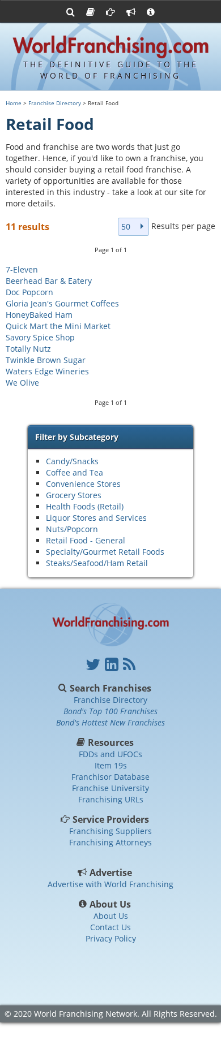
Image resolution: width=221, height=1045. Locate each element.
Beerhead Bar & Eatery (49, 280)
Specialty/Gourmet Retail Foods (105, 551)
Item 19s (111, 765)
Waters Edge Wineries (47, 371)
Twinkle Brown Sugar (46, 360)
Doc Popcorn (29, 292)
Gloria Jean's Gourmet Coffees (62, 303)
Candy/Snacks (72, 461)
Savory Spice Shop (40, 337)
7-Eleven (22, 269)
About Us (110, 904)
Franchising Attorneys (110, 842)
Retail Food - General (85, 540)
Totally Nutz (28, 348)
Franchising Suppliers (110, 831)
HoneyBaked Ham (39, 314)
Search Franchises (110, 688)
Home (14, 103)
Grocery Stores (73, 495)
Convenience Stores (83, 483)
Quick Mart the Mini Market (58, 326)
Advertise (111, 872)
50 (125, 226)
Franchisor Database (110, 776)
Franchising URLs (110, 799)
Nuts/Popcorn (72, 529)
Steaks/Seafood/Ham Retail (97, 563)
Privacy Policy (111, 938)
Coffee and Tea (74, 472)
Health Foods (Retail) (85, 506)
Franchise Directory (54, 103)
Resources (111, 742)
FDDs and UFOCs (110, 754)
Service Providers (111, 819)
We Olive (22, 382)
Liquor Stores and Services (96, 517)
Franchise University (110, 788)
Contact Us (110, 927)
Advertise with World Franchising (110, 884)
